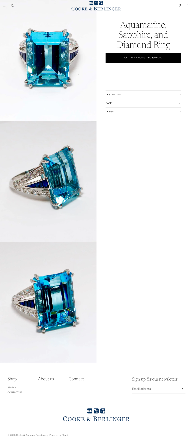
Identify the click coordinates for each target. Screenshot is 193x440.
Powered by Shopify (59, 435)
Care (109, 103)
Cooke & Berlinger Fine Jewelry (32, 435)
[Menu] (4, 5)
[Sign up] (181, 389)
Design (110, 111)
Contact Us (15, 392)
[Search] (12, 6)
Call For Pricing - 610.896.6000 (143, 57)
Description (113, 94)
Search (12, 387)
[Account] (180, 6)
